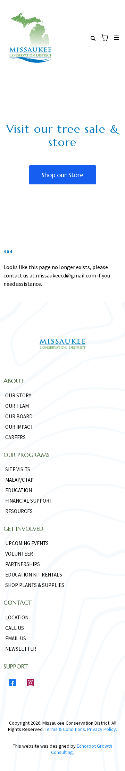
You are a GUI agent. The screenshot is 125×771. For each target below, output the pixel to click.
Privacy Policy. (101, 729)
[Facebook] (12, 683)
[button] (115, 37)
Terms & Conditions (65, 729)
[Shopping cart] (104, 37)
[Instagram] (31, 683)
